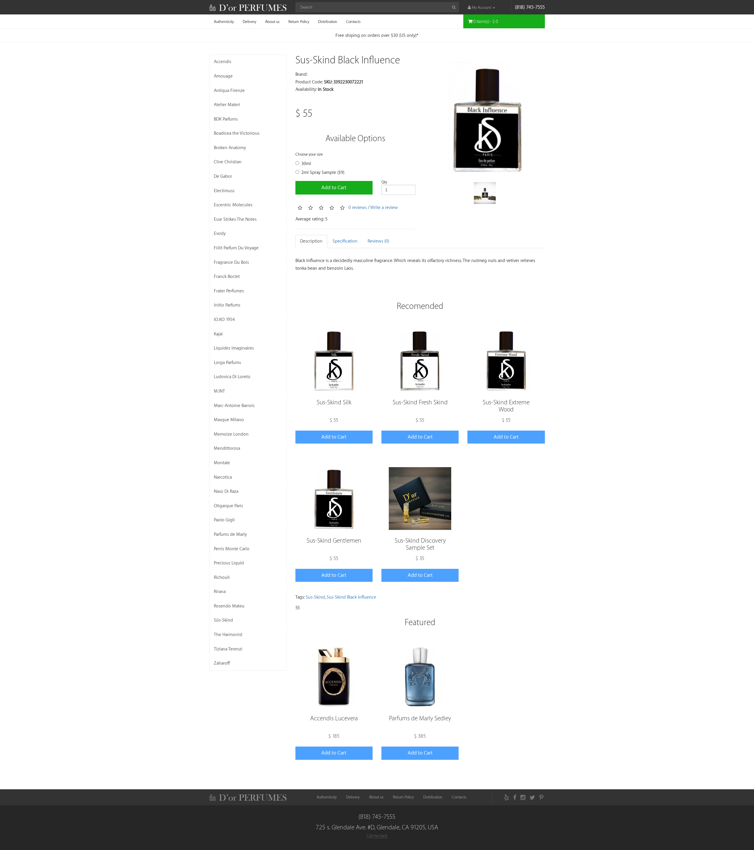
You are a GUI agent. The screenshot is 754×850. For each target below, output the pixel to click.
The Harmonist (228, 634)
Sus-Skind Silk (334, 402)
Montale (222, 462)
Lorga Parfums (227, 362)
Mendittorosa (227, 448)
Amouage (223, 76)
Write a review (384, 207)
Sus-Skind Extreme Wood (506, 406)
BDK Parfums (226, 119)
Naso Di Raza (226, 491)
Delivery (249, 21)
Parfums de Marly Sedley (420, 718)
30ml (306, 163)
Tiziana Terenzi (228, 649)
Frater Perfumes (229, 291)
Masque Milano (229, 419)
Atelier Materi (227, 104)
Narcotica (223, 477)
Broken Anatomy (230, 147)
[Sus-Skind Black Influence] (484, 115)
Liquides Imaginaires (234, 348)
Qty (384, 182)
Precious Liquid (229, 563)
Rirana (220, 591)
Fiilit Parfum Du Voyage (236, 248)
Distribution (327, 21)
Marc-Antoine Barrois (234, 405)
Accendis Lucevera (334, 718)
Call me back (377, 835)
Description (311, 241)
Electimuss (224, 190)
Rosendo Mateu (229, 606)
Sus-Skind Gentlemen (334, 540)
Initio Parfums (227, 305)
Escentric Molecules (233, 204)
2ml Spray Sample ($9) (322, 172)
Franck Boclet (227, 276)
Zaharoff (222, 663)
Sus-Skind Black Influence (351, 597)
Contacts (353, 21)
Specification (345, 241)
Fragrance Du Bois (231, 262)
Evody (220, 233)
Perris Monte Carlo (231, 548)
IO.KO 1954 (224, 319)
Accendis (222, 61)
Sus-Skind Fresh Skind (420, 402)
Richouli (222, 577)
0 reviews (357, 207)
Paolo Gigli (224, 520)
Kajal (218, 334)
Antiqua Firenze (229, 90)
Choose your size (309, 154)
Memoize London (231, 434)
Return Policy (298, 21)
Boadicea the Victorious (236, 133)
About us (272, 21)
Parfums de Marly (230, 534)
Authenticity (224, 21)
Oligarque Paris (228, 505)
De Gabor (223, 176)
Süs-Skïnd (223, 620)
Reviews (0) (378, 241)
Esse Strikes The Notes (235, 219)
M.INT (219, 391)
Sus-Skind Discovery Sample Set (420, 544)
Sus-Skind (315, 597)
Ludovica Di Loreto (232, 376)
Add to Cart (333, 187)
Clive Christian (228, 161)
